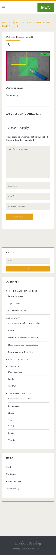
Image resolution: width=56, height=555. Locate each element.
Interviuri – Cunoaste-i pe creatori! (23, 338)
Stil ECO (12, 386)
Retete (11, 433)
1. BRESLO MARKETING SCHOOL (22, 291)
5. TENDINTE (12, 366)
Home (6, 22)
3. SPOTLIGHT (13, 318)
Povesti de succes (15, 296)
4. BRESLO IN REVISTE (17, 359)
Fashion (11, 379)
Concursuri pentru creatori (19, 399)
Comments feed (13, 481)
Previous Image (14, 87)
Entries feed (11, 474)
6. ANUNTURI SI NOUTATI (18, 393)
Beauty (11, 426)
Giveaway (12, 413)
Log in (9, 467)
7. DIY (9, 420)
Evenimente (13, 406)
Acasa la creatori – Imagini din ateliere (24, 323)
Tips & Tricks (14, 303)
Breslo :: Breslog (28, 543)
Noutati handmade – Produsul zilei (23, 345)
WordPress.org (12, 489)
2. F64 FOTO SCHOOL (16, 311)
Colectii (11, 330)
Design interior (15, 372)
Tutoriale (12, 440)
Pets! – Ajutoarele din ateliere (20, 352)
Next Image (12, 95)
